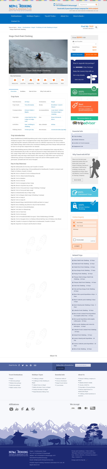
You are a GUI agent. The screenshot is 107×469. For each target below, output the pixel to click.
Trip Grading (78, 136)
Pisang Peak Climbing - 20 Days (83, 273)
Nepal (33, 27)
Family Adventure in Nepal (40, 389)
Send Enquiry (78, 54)
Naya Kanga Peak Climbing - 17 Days (84, 270)
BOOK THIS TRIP (91, 54)
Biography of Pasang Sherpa (87, 387)
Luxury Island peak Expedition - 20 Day (84, 339)
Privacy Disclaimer (61, 380)
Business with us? (61, 378)
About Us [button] (64, 16)
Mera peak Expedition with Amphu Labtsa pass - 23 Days (84, 320)
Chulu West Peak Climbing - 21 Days (84, 267)
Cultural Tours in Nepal (39, 385)
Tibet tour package (15, 380)
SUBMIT (77, 246)
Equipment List (78, 146)
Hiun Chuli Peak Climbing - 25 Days (84, 260)
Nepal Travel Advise (61, 383)
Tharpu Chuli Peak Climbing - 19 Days (85, 282)
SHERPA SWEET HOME (85, 382)
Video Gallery (90, 451)
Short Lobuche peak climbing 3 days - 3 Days (85, 300)
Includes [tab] (22, 91)
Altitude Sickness (79, 139)
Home (19, 27)
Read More (77, 180)
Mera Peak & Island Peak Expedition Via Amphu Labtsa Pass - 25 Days (85, 314)
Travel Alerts (59, 385)
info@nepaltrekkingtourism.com (43, 460)
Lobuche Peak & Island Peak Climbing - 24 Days (85, 330)
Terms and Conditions (78, 451)
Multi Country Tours (15, 387)
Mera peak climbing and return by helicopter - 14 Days (84, 325)
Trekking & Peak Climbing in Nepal (46, 27)
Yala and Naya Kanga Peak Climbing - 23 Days (85, 290)
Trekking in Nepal (38, 378)
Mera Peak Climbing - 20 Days (83, 349)
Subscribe (60, 368)
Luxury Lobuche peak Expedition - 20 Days (85, 344)
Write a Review (79, 455)
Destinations (16, 16)
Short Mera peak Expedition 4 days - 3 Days (85, 295)
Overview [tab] (13, 91)
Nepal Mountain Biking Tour (41, 391)
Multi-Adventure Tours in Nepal (41, 387)
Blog (73, 457)
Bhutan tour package (15, 383)
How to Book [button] (78, 16)
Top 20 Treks (50, 16)
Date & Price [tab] (33, 91)
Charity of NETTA (84, 385)
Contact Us (15, 21)
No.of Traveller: (78, 41)
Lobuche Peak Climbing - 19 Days (83, 310)
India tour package (15, 385)
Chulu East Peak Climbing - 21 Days (84, 263)
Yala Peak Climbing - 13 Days (82, 285)
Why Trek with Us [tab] (45, 91)
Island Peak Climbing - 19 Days (83, 335)
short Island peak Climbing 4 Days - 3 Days (85, 306)
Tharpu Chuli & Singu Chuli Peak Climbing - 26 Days (83, 278)
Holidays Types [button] (33, 16)
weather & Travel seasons (81, 143)
